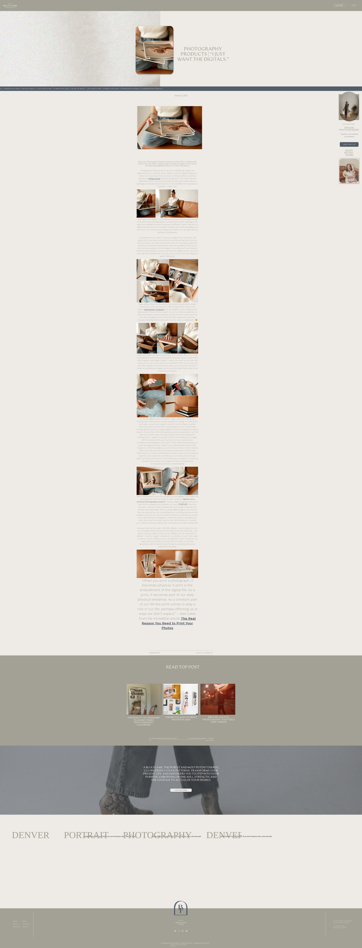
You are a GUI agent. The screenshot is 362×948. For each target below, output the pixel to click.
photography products (154, 309)
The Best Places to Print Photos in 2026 (181, 718)
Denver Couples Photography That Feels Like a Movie (218, 719)
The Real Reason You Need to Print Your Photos (169, 623)
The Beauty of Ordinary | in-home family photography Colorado (144, 721)
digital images (154, 178)
